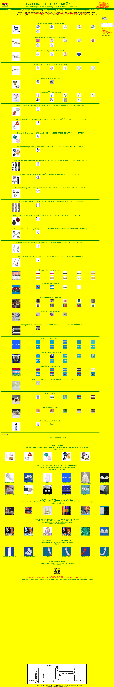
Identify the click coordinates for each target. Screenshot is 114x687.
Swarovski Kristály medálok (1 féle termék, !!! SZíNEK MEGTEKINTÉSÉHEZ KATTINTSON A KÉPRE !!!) (50, 146)
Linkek (74, 9)
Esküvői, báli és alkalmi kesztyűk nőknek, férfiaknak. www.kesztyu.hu (57, 542)
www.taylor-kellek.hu (73, 579)
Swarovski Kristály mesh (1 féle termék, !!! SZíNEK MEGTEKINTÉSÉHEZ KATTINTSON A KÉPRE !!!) (50, 201)
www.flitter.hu (50, 579)
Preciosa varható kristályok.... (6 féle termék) (50, 23)
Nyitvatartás (43, 9)
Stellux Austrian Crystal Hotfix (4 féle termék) (50, 51)
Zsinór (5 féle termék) (50, 393)
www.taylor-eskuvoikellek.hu (38, 579)
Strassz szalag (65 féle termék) (50, 338)
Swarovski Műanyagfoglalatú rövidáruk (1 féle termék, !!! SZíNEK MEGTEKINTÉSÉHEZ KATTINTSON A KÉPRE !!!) (50, 160)
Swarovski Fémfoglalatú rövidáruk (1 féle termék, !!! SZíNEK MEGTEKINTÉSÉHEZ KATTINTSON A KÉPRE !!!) (50, 188)
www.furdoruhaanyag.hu (86, 579)
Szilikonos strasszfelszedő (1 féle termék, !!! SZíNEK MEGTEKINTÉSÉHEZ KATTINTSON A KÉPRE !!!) (50, 256)
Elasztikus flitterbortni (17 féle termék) (50, 270)
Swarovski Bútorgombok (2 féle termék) (50, 78)
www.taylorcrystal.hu (61, 579)
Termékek (8, 9)
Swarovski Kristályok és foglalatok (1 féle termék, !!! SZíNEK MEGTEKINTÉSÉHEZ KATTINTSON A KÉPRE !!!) (50, 119)
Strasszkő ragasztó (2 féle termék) (50, 421)
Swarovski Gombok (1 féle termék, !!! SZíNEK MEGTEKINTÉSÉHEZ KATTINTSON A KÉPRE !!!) (50, 174)
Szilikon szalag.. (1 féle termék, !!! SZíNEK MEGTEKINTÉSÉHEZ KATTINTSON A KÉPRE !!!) (50, 380)
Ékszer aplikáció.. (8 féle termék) (50, 352)
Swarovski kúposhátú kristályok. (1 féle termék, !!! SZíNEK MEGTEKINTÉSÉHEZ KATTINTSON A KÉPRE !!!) (50, 105)
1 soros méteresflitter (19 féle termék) (50, 297)
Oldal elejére (4, 434)
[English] (6, 4)
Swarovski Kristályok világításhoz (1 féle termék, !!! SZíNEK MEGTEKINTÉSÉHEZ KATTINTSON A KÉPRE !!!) (50, 242)
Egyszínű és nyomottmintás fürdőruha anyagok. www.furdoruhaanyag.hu (57, 522)
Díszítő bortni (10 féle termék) (50, 366)
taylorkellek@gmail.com (58, 566)
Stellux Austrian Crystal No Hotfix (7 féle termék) (50, 37)
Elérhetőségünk (26, 9)
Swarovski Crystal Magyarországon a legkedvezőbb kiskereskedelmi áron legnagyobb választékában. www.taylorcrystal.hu (57, 447)
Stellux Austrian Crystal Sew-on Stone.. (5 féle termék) (50, 64)
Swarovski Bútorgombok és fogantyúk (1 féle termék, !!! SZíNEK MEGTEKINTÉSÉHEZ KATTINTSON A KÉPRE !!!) (50, 229)
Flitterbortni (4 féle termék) (50, 283)
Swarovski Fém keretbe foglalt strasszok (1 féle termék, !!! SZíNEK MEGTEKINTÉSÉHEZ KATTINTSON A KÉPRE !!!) (50, 215)
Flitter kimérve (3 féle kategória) (50, 311)
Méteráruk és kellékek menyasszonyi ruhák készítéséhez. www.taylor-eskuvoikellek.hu (57, 467)
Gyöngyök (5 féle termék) (50, 407)
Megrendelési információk (97, 9)
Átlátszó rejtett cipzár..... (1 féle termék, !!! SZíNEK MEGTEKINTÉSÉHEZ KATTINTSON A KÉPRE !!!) (50, 325)
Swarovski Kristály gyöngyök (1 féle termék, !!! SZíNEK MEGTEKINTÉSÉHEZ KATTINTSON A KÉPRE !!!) (50, 133)
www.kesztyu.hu (26, 579)
